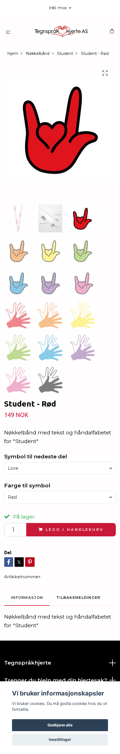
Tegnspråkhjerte (27, 662)
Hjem (12, 53)
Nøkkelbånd (37, 53)
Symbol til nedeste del (35, 456)
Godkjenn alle (60, 725)
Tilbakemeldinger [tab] (78, 597)
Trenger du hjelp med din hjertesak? (55, 680)
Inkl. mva (58, 7)
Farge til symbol (27, 485)
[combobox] (60, 468)
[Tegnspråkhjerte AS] (61, 31)
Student (65, 53)
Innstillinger (60, 739)
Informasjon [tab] (27, 597)
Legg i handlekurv (74, 529)
